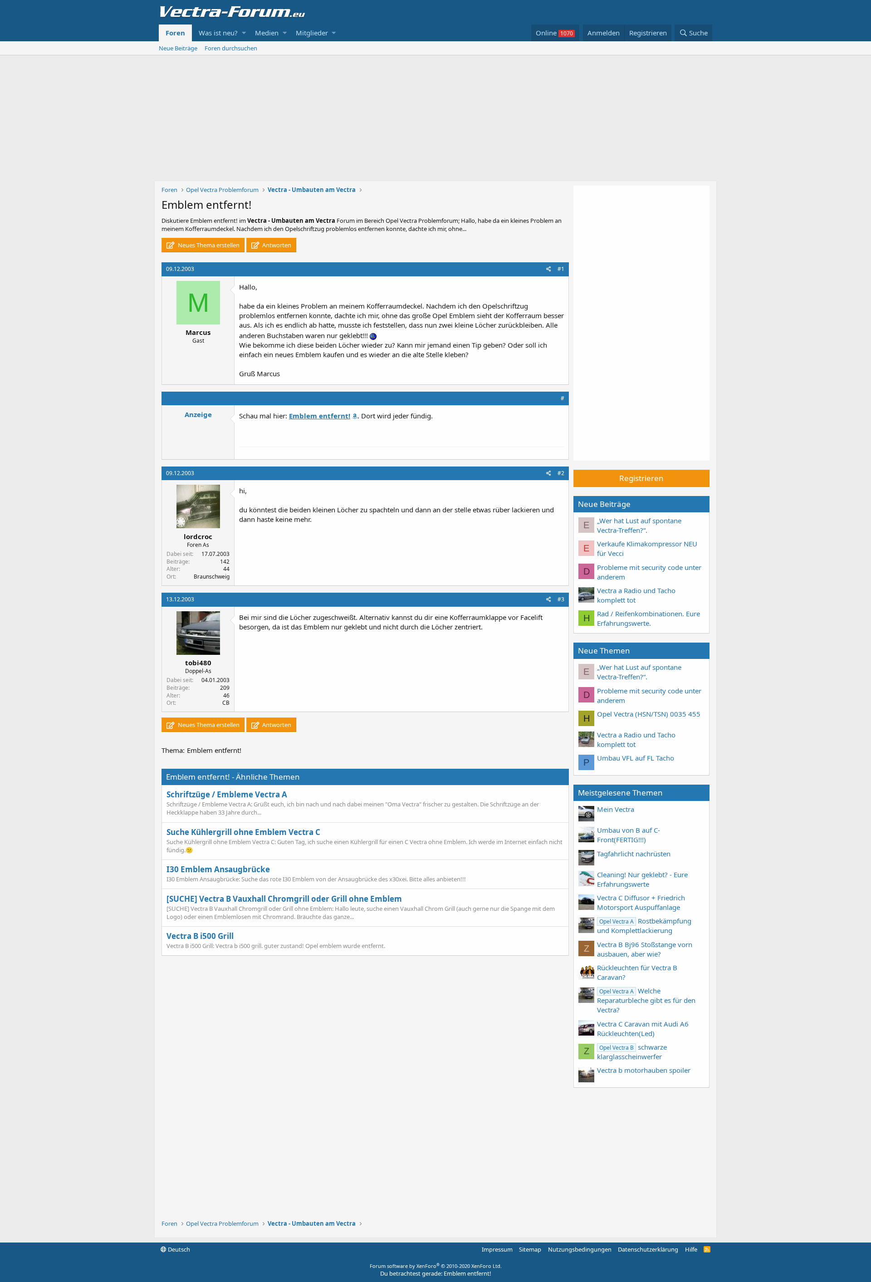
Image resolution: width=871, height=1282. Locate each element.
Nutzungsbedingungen (580, 1249)
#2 (561, 473)
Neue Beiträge (178, 48)
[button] (244, 33)
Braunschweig (212, 576)
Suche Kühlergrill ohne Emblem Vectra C (243, 832)
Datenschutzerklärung (648, 1249)
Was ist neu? (218, 32)
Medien (267, 32)
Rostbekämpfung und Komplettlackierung (644, 925)
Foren (175, 32)
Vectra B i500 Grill (200, 936)
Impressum (497, 1249)
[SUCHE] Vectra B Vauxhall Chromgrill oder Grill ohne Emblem (284, 899)
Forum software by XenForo (436, 1265)
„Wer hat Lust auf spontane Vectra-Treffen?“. (639, 525)
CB (226, 703)
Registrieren (641, 478)
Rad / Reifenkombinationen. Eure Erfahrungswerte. (648, 618)
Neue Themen (604, 650)
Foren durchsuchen (231, 48)
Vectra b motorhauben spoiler (643, 1070)
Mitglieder (312, 32)
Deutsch (178, 1249)
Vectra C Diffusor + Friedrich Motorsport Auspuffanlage (641, 902)
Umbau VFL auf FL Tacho (635, 757)
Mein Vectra (615, 809)
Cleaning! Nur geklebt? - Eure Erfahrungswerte (642, 879)
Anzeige (198, 414)
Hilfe (691, 1249)
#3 (561, 599)
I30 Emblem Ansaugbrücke (218, 869)
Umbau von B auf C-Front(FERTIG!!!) (628, 834)
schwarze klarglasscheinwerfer (632, 1051)
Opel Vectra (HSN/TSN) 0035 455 (648, 713)
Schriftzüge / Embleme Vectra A (226, 794)
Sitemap (530, 1249)
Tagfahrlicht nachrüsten (633, 853)
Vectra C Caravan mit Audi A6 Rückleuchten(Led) (643, 1028)
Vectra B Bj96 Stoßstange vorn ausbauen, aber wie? (644, 949)
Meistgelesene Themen (620, 792)
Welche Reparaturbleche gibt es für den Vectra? (646, 1000)
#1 (561, 269)
